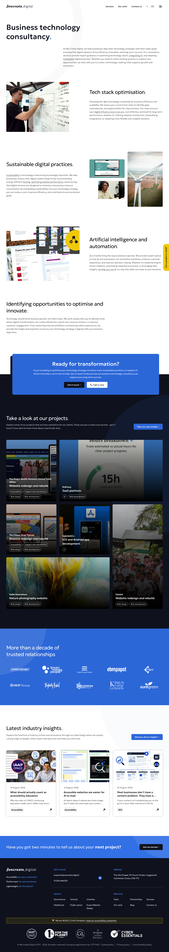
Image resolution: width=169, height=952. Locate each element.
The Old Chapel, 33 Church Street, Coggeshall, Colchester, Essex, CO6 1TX (135, 876)
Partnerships (136, 899)
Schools (74, 899)
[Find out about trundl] (80, 934)
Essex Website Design (93, 906)
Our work (122, 6)
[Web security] (126, 934)
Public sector (76, 905)
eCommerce (59, 899)
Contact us (137, 6)
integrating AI (136, 55)
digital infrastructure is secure (109, 112)
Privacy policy (123, 944)
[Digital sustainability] (98, 934)
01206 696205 (61, 880)
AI (90, 255)
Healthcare (59, 905)
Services (110, 6)
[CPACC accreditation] (32, 934)
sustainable (68, 59)
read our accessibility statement (101, 920)
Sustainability (13, 175)
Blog (132, 905)
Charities (91, 899)
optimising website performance (47, 182)
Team (116, 899)
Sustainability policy (142, 944)
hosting (26, 182)
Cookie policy (107, 944)
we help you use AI (107, 269)
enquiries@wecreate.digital (66, 875)
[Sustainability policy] (56, 934)
